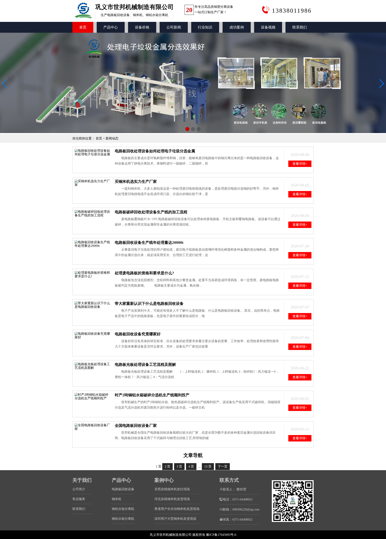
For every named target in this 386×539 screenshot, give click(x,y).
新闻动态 (112, 138)
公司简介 (78, 489)
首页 (82, 27)
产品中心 (110, 27)
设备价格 (142, 27)
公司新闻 (173, 27)
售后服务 (78, 499)
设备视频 (268, 27)
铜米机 (116, 499)
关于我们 (82, 480)
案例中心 (164, 480)
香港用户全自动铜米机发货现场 (176, 509)
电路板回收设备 (123, 489)
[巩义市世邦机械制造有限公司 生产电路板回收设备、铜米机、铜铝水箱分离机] (123, 20)
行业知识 (205, 27)
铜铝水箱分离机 (123, 509)
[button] (187, 129)
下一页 (222, 466)
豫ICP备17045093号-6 (221, 534)
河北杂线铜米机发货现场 (172, 499)
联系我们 (299, 27)
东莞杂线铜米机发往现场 (172, 489)
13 (207, 466)
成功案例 (236, 27)
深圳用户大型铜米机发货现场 (175, 518)
